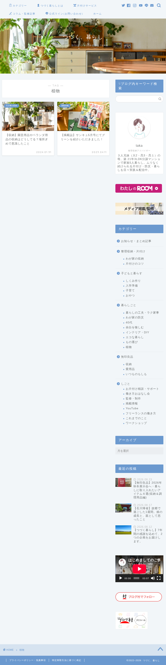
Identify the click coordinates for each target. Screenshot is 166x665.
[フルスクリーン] (159, 578)
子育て (130, 290)
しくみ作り (133, 280)
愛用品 (130, 369)
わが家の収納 (135, 258)
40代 (129, 322)
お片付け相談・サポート (142, 388)
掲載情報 (132, 403)
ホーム (97, 13)
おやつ (130, 295)
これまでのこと (136, 418)
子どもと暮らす (131, 273)
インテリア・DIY (137, 332)
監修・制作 (133, 398)
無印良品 (127, 356)
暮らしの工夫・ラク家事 (142, 312)
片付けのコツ (135, 263)
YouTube (132, 408)
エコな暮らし (135, 337)
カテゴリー (20, 5)
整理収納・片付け (133, 251)
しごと (125, 383)
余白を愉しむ (135, 327)
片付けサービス (87, 5)
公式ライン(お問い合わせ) (66, 13)
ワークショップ (136, 423)
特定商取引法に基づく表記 (66, 660)
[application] (139, 568)
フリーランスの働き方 (141, 413)
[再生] (121, 578)
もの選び (132, 342)
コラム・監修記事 (24, 13)
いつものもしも (136, 374)
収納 (129, 364)
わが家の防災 (135, 317)
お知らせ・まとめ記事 (136, 241)
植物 (129, 347)
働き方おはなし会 (138, 393)
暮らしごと (128, 305)
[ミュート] (153, 578)
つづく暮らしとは (52, 5)
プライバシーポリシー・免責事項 (27, 660)
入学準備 (132, 285)
